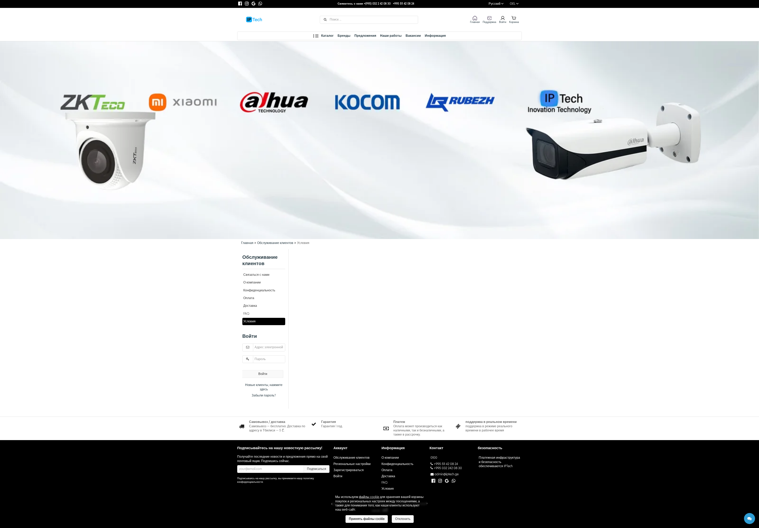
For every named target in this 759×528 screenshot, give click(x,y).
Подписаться (316, 469)
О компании (252, 282)
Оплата (248, 298)
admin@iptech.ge (446, 474)
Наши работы (391, 35)
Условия (249, 321)
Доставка (250, 305)
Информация (435, 35)
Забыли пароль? (264, 395)
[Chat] (749, 518)
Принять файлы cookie (366, 518)
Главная (247, 243)
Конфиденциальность (259, 290)
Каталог (327, 35)
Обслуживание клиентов (275, 243)
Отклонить (402, 518)
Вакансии (413, 35)
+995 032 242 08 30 (448, 468)
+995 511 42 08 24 (403, 3)
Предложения (365, 35)
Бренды (344, 35)
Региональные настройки (352, 463)
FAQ (246, 313)
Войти (262, 374)
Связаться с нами (256, 274)
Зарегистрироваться (348, 470)
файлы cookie (369, 497)
